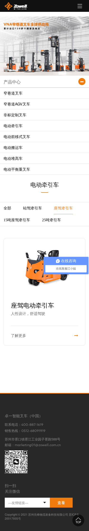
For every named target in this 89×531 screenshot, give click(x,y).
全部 (7, 208)
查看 (61, 502)
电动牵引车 (13, 125)
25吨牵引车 (51, 220)
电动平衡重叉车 (17, 169)
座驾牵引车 (63, 208)
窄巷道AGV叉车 (17, 104)
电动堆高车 (13, 158)
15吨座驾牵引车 (17, 220)
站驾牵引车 (32, 208)
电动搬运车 (13, 147)
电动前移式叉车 (17, 136)
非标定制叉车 (15, 115)
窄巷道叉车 (13, 93)
